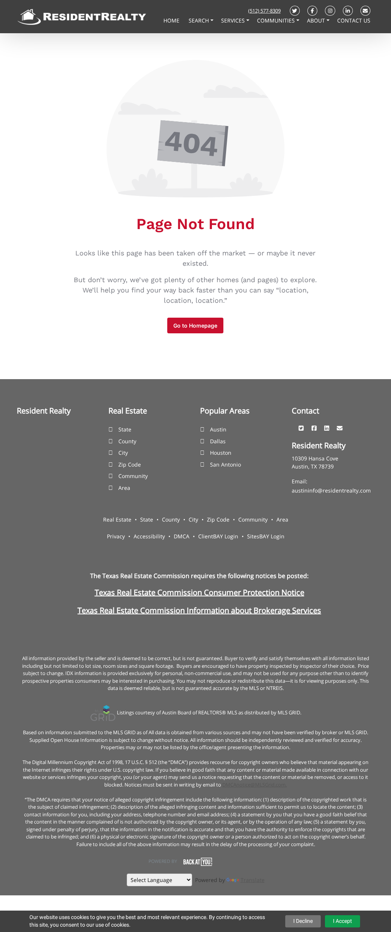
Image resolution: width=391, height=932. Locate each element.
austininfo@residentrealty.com (331, 490)
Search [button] (199, 20)
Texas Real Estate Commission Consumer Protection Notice (199, 592)
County (127, 441)
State (124, 429)
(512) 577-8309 (264, 10)
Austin (218, 429)
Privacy (116, 536)
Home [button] (172, 20)
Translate (253, 880)
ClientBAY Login (218, 536)
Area (124, 487)
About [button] (316, 20)
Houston (220, 452)
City (123, 452)
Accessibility (149, 536)
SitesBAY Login (265, 536)
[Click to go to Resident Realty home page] (82, 16)
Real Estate (117, 519)
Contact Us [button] (353, 20)
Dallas (218, 441)
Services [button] (233, 20)
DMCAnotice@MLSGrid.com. (254, 784)
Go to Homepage (195, 325)
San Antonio (225, 464)
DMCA (181, 536)
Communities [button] (276, 20)
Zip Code (129, 464)
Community (133, 476)
